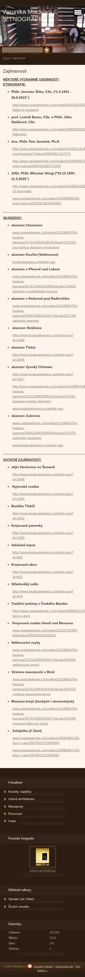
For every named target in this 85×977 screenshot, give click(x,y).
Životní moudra (18, 906)
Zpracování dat (64, 966)
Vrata (12, 821)
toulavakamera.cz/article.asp (34, 262)
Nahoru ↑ (42, 970)
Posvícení (15, 814)
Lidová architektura (21, 799)
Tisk (77, 966)
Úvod (6, 58)
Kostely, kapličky (20, 791)
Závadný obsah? (43, 966)
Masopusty (15, 806)
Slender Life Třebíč (21, 899)
